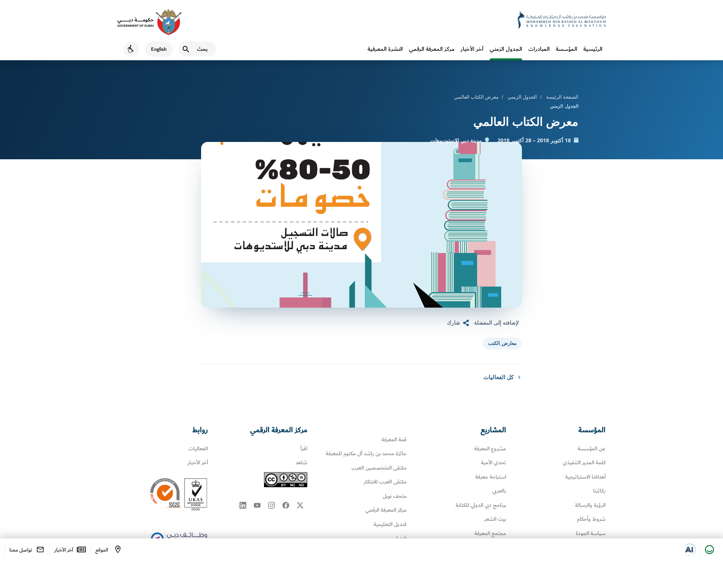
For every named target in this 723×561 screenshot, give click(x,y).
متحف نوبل (395, 496)
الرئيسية (592, 49)
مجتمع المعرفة (490, 533)
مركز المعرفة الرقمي (432, 49)
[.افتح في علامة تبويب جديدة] (689, 550)
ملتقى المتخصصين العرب (379, 468)
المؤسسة (566, 49)
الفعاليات (198, 448)
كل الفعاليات (499, 377)
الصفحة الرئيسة (562, 96)
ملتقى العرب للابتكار (385, 481)
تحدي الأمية (493, 462)
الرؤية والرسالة (590, 505)
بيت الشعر (495, 519)
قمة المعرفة (394, 439)
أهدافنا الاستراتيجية (585, 477)
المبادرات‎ (539, 49)
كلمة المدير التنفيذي (584, 462)
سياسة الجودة (591, 533)
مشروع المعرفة (490, 448)
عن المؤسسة (592, 448)
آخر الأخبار (472, 49)
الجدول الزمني (506, 49)
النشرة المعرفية (385, 49)
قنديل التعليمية (390, 524)
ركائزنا (599, 490)
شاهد (301, 462)
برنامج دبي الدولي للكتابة (481, 505)
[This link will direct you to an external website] (149, 22)
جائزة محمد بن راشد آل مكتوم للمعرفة (366, 453)
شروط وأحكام (591, 519)
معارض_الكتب (502, 343)
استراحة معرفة (490, 477)
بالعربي (499, 490)
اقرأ (303, 448)
